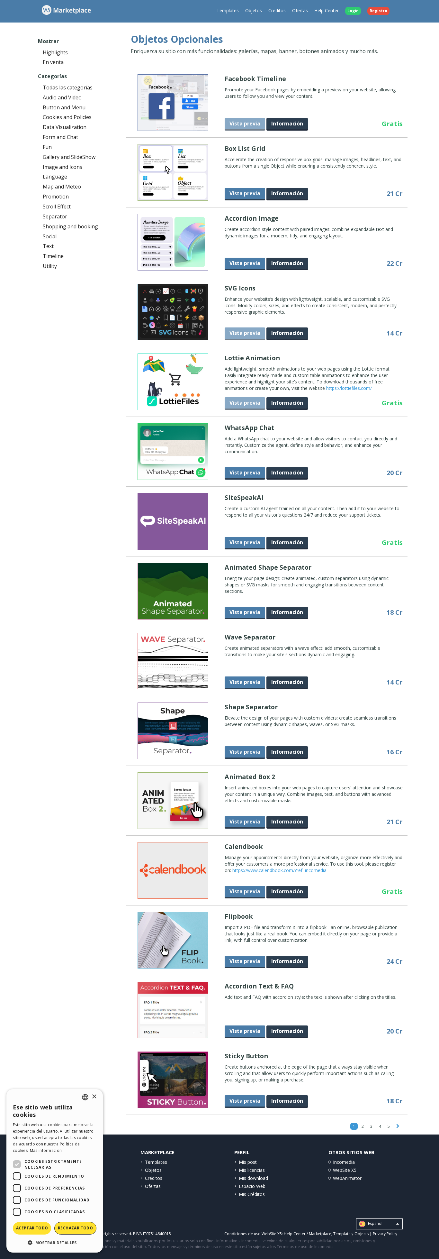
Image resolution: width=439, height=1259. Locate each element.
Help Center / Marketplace (307, 1233)
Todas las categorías (68, 87)
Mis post (248, 1162)
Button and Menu (64, 107)
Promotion (56, 196)
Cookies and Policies (67, 117)
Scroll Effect (57, 206)
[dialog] (54, 1171)
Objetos (253, 10)
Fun (47, 147)
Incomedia (344, 1162)
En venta (53, 62)
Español (374, 1224)
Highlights (55, 52)
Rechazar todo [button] (75, 1228)
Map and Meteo (62, 186)
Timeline (53, 256)
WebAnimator (347, 1178)
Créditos (277, 10)
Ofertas (300, 10)
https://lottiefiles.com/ (349, 388)
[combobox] (85, 1097)
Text (48, 246)
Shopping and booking (70, 226)
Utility (50, 266)
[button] (54, 1242)
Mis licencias (252, 1170)
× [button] (94, 1096)
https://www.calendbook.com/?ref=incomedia (279, 870)
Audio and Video (62, 97)
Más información (46, 1150)
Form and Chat (60, 137)
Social (50, 236)
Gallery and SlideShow (69, 157)
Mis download (253, 1178)
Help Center (326, 10)
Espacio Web (252, 1186)
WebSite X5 (344, 1170)
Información (287, 123)
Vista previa (244, 193)
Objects (361, 1233)
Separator (55, 216)
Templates (228, 10)
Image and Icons (62, 166)
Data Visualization (64, 127)
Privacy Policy (385, 1233)
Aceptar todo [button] (32, 1228)
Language (55, 176)
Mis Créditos (252, 1194)
